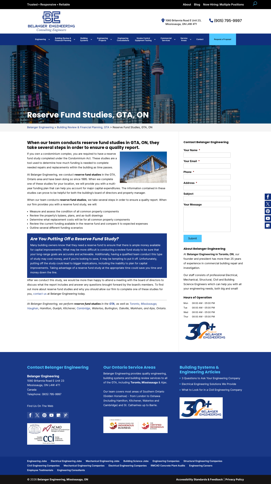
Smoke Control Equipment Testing (143, 39)
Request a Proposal (222, 39)
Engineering (40, 39)
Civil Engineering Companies (43, 465)
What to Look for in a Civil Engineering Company (212, 389)
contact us (40, 293)
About (187, 4)
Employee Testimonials (40, 470)
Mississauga (148, 303)
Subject (188, 193)
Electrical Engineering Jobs (66, 461)
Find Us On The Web (40, 406)
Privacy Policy (234, 479)
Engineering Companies (166, 461)
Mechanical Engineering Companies (84, 465)
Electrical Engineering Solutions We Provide (209, 384)
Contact (199, 39)
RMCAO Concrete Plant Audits (168, 465)
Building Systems (84, 39)
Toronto (134, 303)
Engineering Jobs (37, 461)
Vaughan (32, 308)
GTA (112, 303)
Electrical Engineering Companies (128, 465)
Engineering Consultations (123, 39)
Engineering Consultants (71, 470)
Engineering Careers (200, 465)
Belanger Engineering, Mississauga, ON (62, 479)
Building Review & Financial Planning (63, 39)
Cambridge (83, 308)
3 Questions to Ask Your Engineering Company (211, 378)
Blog (197, 4)
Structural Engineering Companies (202, 461)
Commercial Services (166, 39)
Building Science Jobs (136, 461)
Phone (188, 172)
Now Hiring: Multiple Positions (223, 4)
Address (190, 182)
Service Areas (184, 39)
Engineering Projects (102, 39)
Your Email (191, 161)
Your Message (192, 204)
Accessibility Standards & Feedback (199, 479)
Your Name (191, 150)
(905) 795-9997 (227, 20)
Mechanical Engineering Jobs (102, 461)
